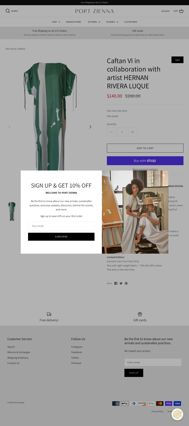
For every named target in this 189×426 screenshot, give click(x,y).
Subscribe (61, 236)
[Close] (164, 175)
